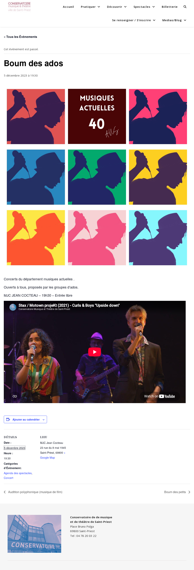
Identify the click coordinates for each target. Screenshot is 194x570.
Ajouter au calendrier (26, 419)
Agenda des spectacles (18, 473)
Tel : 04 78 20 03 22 (83, 536)
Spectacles (142, 7)
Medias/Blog (172, 20)
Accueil (68, 7)
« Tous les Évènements (20, 36)
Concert (8, 478)
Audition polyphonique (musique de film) (34, 492)
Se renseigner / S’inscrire (131, 20)
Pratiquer (88, 7)
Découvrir (114, 7)
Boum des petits (175, 492)
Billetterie (170, 7)
